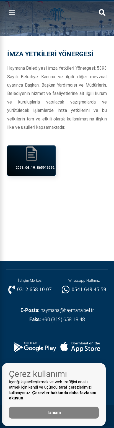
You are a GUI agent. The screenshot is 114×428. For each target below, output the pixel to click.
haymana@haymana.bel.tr (57, 310)
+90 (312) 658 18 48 (57, 319)
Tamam (54, 412)
